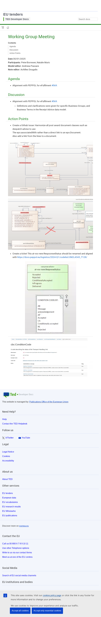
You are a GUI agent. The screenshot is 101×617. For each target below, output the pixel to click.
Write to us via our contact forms (17, 552)
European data (9, 498)
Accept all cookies (20, 611)
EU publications (9, 515)
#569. (54, 85)
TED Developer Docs (17, 19)
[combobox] (88, 19)
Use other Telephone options (15, 548)
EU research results (11, 506)
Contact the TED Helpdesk (14, 424)
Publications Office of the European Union (48, 402)
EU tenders (13, 14)
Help (4, 419)
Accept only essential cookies (47, 611)
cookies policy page (52, 595)
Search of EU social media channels (19, 575)
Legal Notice (8, 452)
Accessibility (8, 461)
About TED (7, 479)
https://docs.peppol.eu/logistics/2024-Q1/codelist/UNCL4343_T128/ (52, 257)
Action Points (14, 53)
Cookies (6, 456)
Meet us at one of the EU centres (17, 557)
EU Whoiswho (9, 511)
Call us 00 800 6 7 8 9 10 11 (15, 543)
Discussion (13, 50)
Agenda (12, 46)
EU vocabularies (10, 502)
